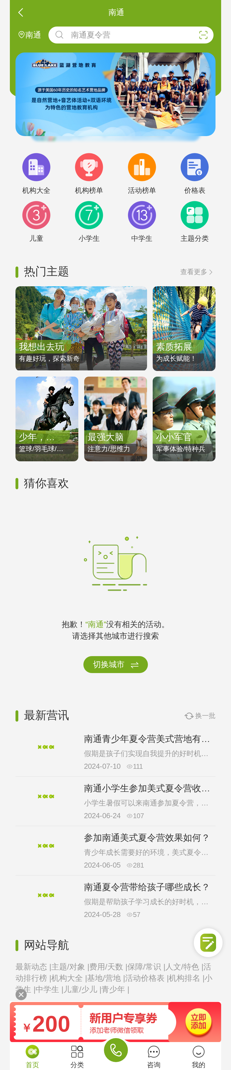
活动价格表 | (147, 978)
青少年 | (115, 989)
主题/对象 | (70, 966)
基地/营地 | (106, 978)
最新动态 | (33, 966)
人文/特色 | (184, 966)
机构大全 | (69, 978)
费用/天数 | (108, 966)
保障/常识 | (146, 966)
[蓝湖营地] (115, 94)
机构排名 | (187, 978)
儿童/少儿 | (82, 989)
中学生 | (49, 989)
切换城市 (116, 665)
